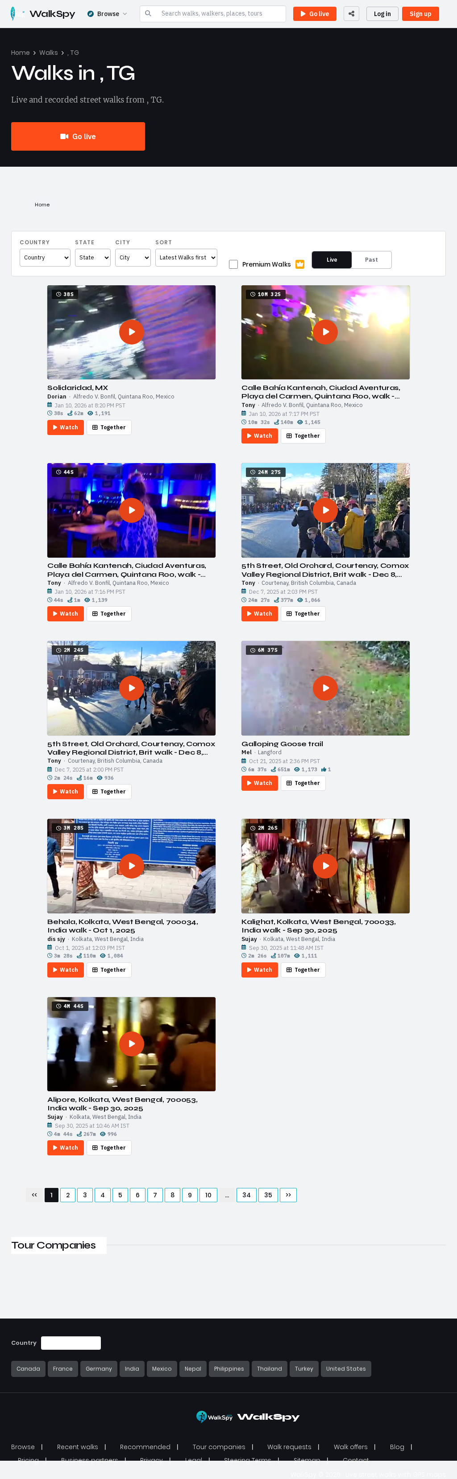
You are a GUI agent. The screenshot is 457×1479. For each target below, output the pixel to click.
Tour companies (219, 1446)
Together (113, 427)
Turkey (304, 1368)
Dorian (56, 396)
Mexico (162, 1368)
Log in (382, 14)
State (85, 242)
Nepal (193, 1368)
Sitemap (307, 1460)
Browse (108, 14)
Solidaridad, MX (77, 387)
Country (35, 242)
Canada (28, 1368)
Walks (48, 52)
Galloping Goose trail (282, 744)
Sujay (249, 939)
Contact (356, 1460)
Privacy (151, 1460)
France (63, 1368)
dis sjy (56, 939)
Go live (83, 136)
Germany (99, 1368)
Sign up (421, 14)
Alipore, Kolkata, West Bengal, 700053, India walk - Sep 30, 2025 (122, 1103)
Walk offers (351, 1446)
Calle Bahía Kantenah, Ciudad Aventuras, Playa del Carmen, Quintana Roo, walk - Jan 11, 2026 (320, 391)
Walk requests (289, 1446)
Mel (246, 752)
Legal (193, 1460)
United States (346, 1368)
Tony (248, 405)
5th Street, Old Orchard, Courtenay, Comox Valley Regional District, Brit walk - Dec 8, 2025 (325, 569)
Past (371, 259)
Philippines (229, 1368)
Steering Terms (247, 1460)
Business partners (89, 1460)
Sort (163, 242)
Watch (69, 427)
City (122, 242)
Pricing (28, 1460)
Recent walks (77, 1446)
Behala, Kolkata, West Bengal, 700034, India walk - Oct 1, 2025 (122, 925)
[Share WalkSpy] (351, 13)
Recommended (145, 1446)
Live (332, 259)
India (132, 1368)
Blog (397, 1446)
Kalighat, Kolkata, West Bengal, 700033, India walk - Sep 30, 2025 (318, 925)
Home (20, 52)
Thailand (269, 1368)
